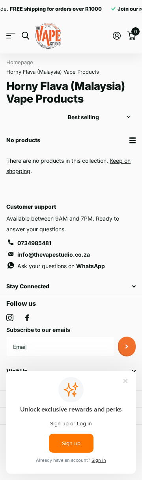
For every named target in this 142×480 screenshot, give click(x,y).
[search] (25, 36)
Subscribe (127, 346)
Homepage (19, 62)
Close (71, 286)
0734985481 (34, 243)
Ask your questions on (61, 266)
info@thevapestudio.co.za (53, 254)
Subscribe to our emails (38, 329)
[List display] (132, 140)
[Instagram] (9, 317)
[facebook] (27, 317)
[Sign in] (116, 35)
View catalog (10, 35)
